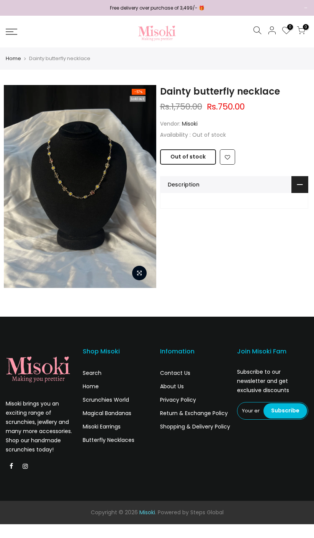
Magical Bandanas (107, 413)
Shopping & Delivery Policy (195, 426)
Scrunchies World (106, 400)
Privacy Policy (178, 400)
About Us (172, 386)
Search (92, 373)
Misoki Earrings (102, 426)
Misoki (190, 124)
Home (13, 58)
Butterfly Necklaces (108, 440)
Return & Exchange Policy (194, 413)
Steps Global (207, 512)
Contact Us (175, 373)
